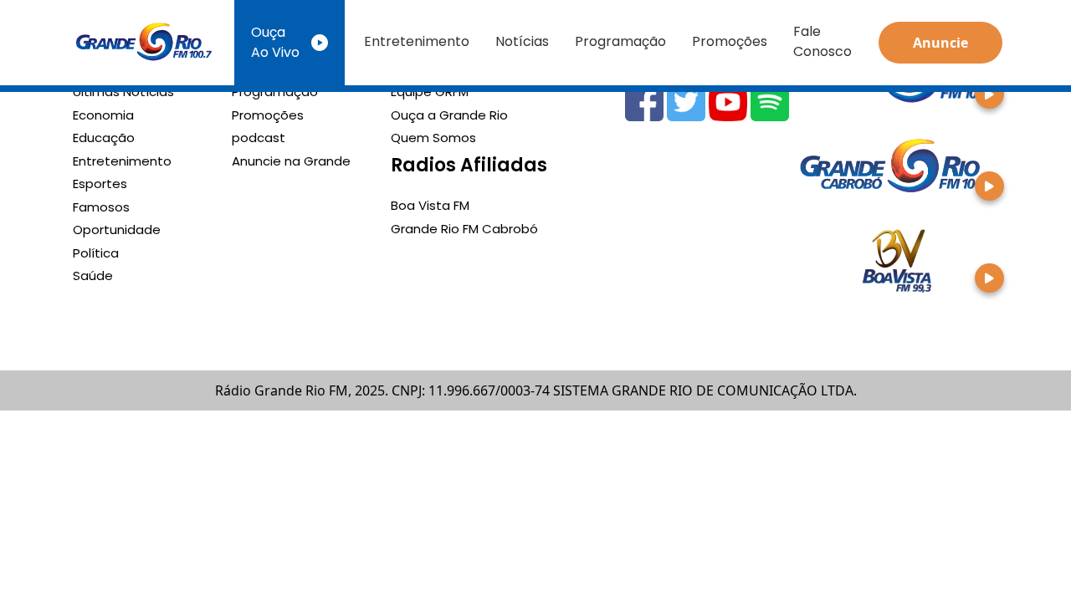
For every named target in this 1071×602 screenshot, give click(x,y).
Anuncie (940, 42)
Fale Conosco (822, 41)
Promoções (729, 41)
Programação (620, 41)
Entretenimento (416, 41)
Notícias (522, 41)
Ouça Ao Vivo (275, 42)
